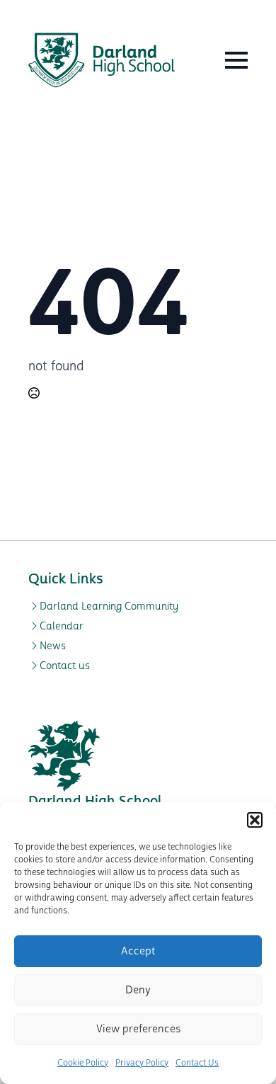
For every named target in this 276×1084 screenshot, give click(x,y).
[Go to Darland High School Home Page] (101, 60)
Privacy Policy (141, 1063)
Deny (138, 990)
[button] (255, 820)
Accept (138, 951)
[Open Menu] (236, 60)
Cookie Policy (82, 1063)
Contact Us (197, 1063)
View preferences (138, 1029)
